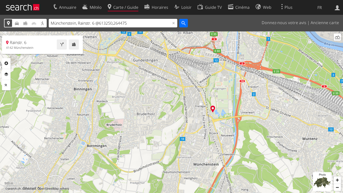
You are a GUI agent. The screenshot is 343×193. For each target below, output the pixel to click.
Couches (6, 74)
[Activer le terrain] (337, 37)
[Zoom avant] (337, 180)
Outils (6, 85)
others (65, 188)
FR (319, 7)
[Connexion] (337, 7)
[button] (212, 109)
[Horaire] (74, 44)
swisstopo (29, 188)
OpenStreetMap (48, 188)
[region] (171, 112)
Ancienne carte (325, 22)
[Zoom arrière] (337, 187)
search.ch (14, 188)
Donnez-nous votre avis (284, 22)
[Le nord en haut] (337, 46)
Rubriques (6, 63)
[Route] (62, 44)
